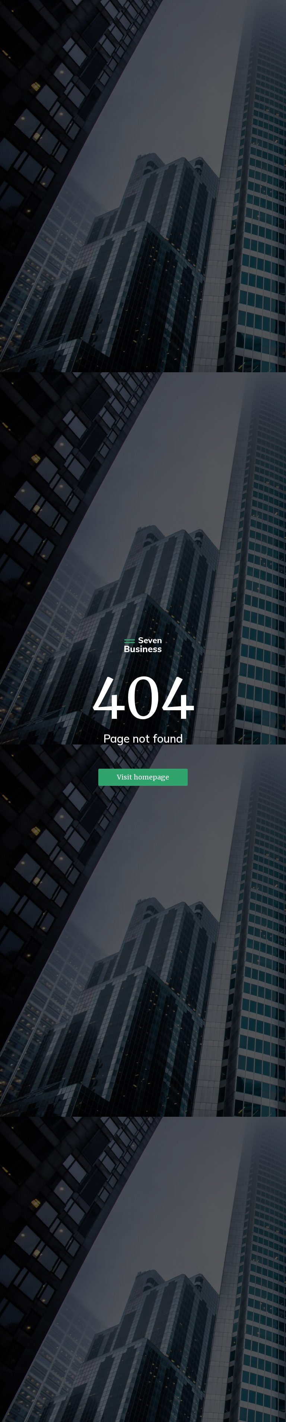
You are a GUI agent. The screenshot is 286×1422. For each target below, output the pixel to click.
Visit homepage (143, 777)
